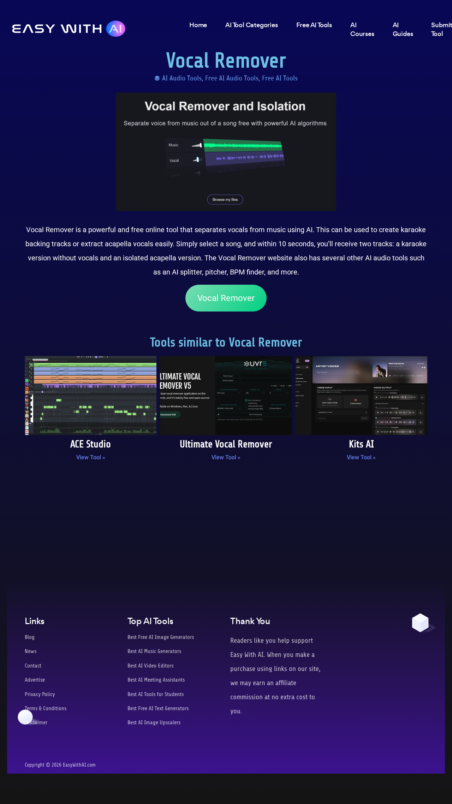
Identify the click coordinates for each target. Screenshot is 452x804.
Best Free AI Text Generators (158, 708)
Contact (33, 666)
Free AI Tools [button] (314, 24)
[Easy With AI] (69, 27)
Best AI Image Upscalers (153, 722)
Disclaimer (36, 722)
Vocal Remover (226, 298)
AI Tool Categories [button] (251, 24)
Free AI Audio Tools (231, 78)
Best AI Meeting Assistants (156, 680)
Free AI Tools (280, 78)
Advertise (35, 680)
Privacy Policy (40, 694)
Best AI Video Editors (150, 666)
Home (198, 24)
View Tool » (90, 457)
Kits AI (361, 444)
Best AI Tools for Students (155, 694)
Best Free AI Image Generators (160, 637)
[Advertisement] (226, 524)
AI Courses (362, 29)
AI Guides (403, 29)
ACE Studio (90, 444)
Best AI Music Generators (154, 651)
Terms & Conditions (45, 708)
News (30, 651)
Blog (30, 637)
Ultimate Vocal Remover (226, 444)
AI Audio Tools (182, 78)
